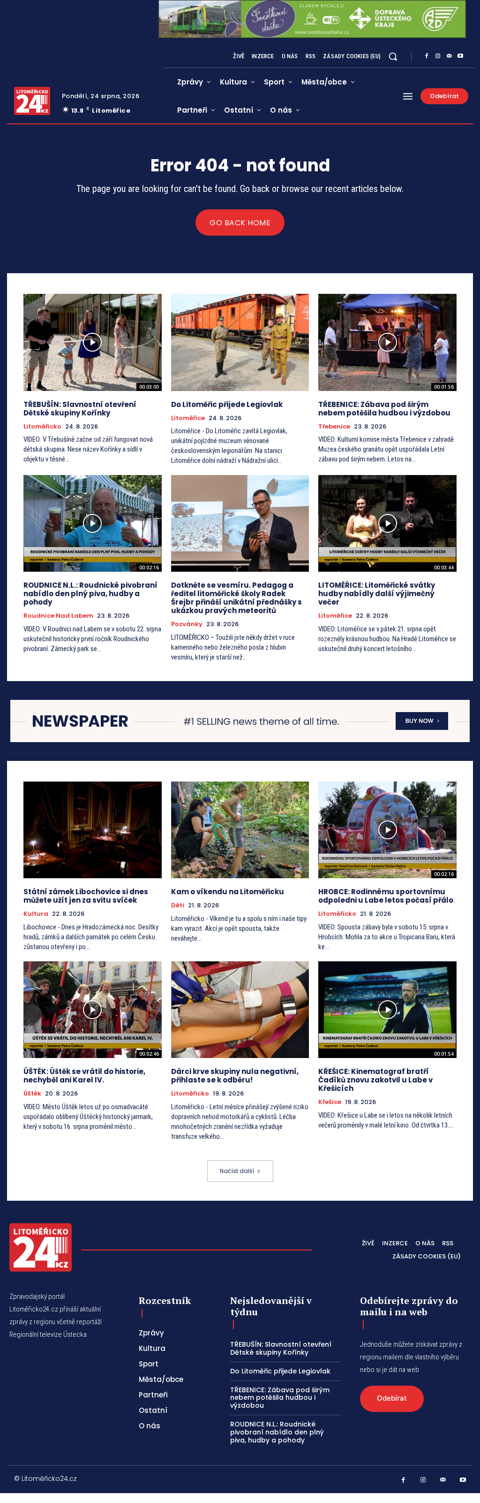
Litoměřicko (42, 426)
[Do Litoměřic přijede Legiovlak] (240, 342)
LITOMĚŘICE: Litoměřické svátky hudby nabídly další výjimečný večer (376, 593)
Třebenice (334, 426)
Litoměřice (188, 418)
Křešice (329, 1102)
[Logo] (32, 101)
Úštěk (32, 1093)
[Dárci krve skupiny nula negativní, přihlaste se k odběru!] (240, 1009)
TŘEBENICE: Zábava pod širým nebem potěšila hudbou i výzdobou (384, 408)
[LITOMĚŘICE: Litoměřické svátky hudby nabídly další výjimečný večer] (387, 523)
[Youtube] (460, 56)
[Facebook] (426, 56)
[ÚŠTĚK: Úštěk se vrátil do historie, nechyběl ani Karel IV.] (92, 1009)
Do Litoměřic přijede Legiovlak (227, 404)
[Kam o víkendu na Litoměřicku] (240, 830)
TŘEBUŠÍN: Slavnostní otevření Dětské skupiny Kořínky (79, 408)
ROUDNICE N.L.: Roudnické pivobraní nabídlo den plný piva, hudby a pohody (90, 593)
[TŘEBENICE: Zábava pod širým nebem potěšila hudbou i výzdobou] (387, 342)
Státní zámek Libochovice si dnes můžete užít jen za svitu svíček (85, 896)
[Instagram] (437, 56)
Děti (177, 905)
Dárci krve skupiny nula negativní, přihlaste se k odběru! (235, 1075)
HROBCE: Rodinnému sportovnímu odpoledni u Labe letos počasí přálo (385, 896)
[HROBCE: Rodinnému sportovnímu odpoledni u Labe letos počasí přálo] (387, 830)
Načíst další (237, 1171)
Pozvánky (186, 624)
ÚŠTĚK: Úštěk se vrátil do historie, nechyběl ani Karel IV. (84, 1075)
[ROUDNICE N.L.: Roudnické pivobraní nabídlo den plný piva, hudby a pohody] (92, 523)
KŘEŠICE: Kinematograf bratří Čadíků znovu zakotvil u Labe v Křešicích (375, 1079)
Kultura (35, 914)
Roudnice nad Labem (58, 616)
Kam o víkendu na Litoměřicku (227, 892)
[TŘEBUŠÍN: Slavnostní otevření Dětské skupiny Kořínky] (92, 342)
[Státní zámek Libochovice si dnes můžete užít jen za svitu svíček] (92, 830)
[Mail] (449, 56)
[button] (393, 56)
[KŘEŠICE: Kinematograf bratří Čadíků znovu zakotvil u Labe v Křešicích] (387, 1009)
